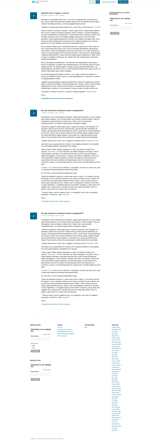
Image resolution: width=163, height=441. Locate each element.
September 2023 (116, 369)
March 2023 (115, 382)
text (33, 347)
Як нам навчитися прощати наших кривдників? (62, 110)
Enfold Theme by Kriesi (58, 438)
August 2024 (115, 350)
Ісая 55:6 (97, 27)
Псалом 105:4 (91, 91)
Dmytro (62, 15)
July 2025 (114, 331)
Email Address (114, 25)
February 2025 (116, 338)
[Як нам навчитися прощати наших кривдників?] (33, 113)
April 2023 (114, 380)
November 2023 (116, 365)
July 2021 (114, 422)
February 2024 (116, 361)
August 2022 (115, 397)
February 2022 (116, 407)
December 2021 (116, 411)
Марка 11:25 (47, 167)
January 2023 (115, 386)
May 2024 (114, 355)
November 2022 (116, 390)
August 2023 (115, 371)
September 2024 (116, 348)
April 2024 (114, 357)
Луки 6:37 (66, 194)
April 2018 (114, 430)
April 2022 (114, 405)
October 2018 (115, 424)
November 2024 (116, 344)
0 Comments (51, 15)
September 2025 (116, 329)
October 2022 (115, 392)
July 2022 (114, 399)
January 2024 (115, 363)
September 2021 (116, 417)
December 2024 (116, 342)
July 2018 (114, 428)
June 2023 (115, 375)
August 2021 (115, 420)
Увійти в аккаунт (62, 336)
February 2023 (116, 384)
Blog (57, 15)
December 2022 (116, 388)
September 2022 (116, 394)
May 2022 (114, 403)
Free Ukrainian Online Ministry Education (44, 438)
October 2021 (115, 415)
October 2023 (115, 367)
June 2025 (115, 334)
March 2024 (115, 359)
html (34, 345)
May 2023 (114, 378)
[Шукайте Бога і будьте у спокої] (33, 15)
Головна (59, 327)
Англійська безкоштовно (64, 329)
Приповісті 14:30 (92, 140)
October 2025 (115, 327)
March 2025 (115, 336)
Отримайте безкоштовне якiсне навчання (55, 201)
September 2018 (116, 426)
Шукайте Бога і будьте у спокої (55, 13)
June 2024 (115, 352)
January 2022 (115, 409)
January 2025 (115, 340)
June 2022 (115, 401)
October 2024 (115, 346)
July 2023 (114, 373)
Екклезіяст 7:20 (53, 151)
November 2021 (116, 413)
